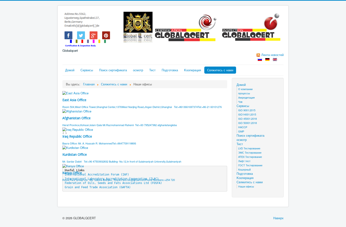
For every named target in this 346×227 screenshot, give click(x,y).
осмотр (138, 70)
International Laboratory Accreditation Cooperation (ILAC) (112, 178)
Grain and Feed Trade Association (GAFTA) (98, 187)
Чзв (240, 102)
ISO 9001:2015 (246, 110)
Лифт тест (244, 161)
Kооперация (192, 70)
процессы (244, 93)
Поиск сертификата (113, 70)
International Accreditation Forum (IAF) (97, 174)
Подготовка (170, 70)
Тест (152, 70)
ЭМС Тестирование (250, 152)
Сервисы (86, 70)
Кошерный (244, 169)
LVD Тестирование (249, 148)
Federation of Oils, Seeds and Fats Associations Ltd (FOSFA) (113, 183)
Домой (69, 70)
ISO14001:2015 (247, 114)
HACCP (242, 127)
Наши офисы (246, 186)
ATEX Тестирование (250, 157)
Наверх (278, 218)
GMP (241, 131)
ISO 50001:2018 (247, 123)
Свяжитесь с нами (220, 70)
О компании (245, 89)
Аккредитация (246, 97)
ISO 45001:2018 (247, 118)
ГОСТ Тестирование (250, 165)
